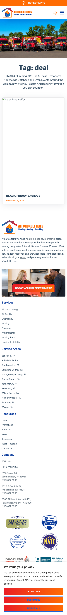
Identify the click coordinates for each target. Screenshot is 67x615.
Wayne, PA (7, 407)
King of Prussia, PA (11, 397)
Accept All (33, 591)
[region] (33, 588)
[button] (61, 12)
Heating (6, 323)
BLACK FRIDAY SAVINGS (23, 195)
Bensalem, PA (8, 355)
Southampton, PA (10, 365)
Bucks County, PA (11, 379)
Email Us (6, 461)
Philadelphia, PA (10, 360)
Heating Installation (11, 342)
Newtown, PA (8, 388)
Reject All (33, 608)
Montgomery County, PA (14, 374)
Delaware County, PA (12, 369)
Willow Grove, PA (10, 393)
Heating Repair (9, 337)
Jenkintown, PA (9, 383)
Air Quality (7, 314)
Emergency (7, 318)
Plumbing (6, 328)
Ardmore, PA (8, 402)
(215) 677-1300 (9, 480)
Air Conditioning (10, 309)
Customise (33, 600)
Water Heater (8, 332)
